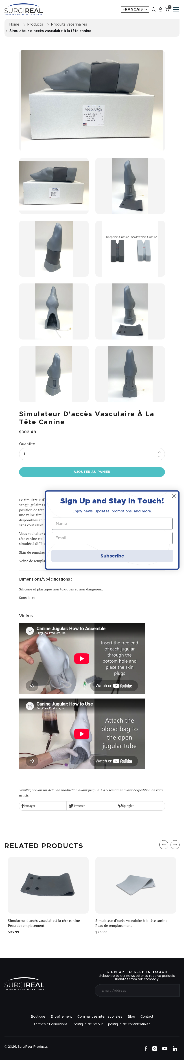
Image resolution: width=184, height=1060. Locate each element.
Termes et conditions (50, 1024)
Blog (131, 1016)
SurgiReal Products (33, 1046)
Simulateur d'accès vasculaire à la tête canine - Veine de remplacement (45, 923)
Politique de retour (88, 1024)
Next (175, 844)
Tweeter (79, 806)
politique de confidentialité (129, 1024)
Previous (163, 844)
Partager (29, 806)
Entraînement (61, 1016)
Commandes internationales (99, 1016)
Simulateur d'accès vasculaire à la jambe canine (133, 920)
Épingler (128, 806)
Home (14, 24)
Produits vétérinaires (69, 24)
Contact (146, 1016)
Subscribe (112, 556)
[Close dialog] (174, 496)
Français (133, 9)
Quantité (27, 444)
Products (35, 24)
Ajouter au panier (92, 472)
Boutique (38, 1016)
